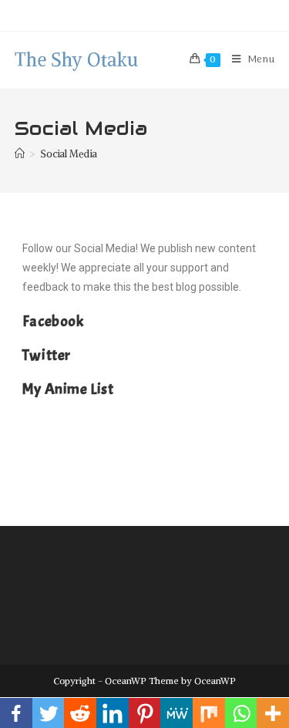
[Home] (20, 153)
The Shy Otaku (76, 59)
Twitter (46, 355)
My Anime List (68, 389)
